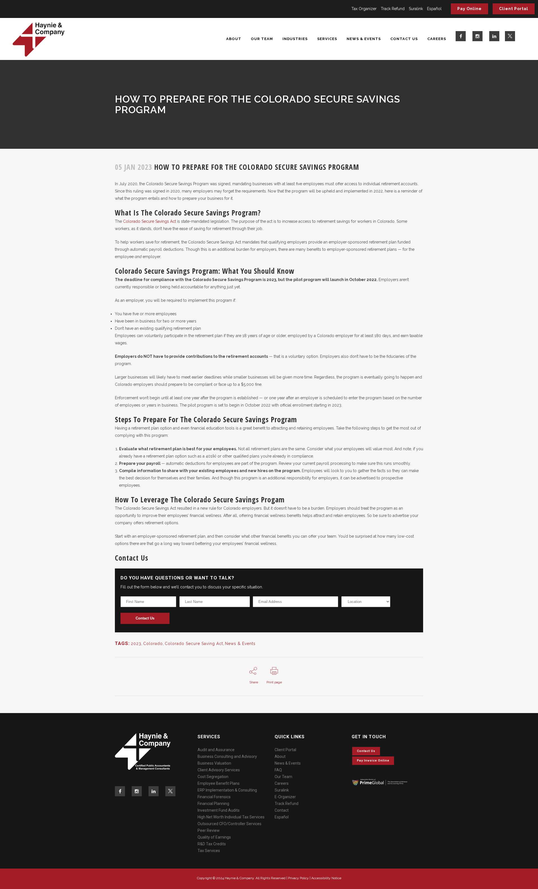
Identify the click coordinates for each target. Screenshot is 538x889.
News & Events (240, 643)
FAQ (278, 770)
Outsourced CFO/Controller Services (229, 823)
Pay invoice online (373, 760)
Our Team (283, 776)
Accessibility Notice (326, 878)
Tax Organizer (364, 8)
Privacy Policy (298, 878)
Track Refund (393, 8)
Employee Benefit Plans (219, 783)
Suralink (416, 8)
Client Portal (513, 8)
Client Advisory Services (219, 770)
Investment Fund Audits (219, 810)
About (280, 756)
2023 (136, 643)
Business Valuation (214, 763)
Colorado (153, 643)
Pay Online (469, 8)
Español (434, 8)
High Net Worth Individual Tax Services (231, 817)
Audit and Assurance (216, 750)
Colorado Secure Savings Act (149, 221)
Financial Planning (213, 803)
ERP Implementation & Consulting (227, 790)
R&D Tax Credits (212, 844)
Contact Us (145, 618)
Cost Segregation (213, 776)
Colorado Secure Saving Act (194, 643)
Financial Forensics (214, 797)
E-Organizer (285, 797)
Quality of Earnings (214, 837)
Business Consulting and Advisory (227, 756)
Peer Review (209, 830)
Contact (282, 810)
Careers (282, 783)
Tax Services (209, 850)
